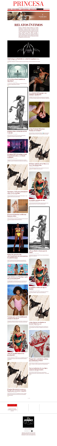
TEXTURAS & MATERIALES (24, 9)
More (8, 62)
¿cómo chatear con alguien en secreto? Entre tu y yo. (37, 323)
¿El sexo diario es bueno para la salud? (38, 251)
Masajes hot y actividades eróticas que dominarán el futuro (38, 359)
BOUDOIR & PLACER (33, 9)
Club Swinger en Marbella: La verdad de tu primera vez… (23, 59)
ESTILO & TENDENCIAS (15, 9)
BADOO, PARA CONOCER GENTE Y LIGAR (17, 132)
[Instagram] (26, 428)
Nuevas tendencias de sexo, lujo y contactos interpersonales (38, 369)
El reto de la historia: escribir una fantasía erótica (16, 215)
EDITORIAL (9, 9)
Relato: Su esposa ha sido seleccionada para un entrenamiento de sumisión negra (17, 256)
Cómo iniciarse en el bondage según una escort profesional (17, 277)
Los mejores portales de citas (37, 200)
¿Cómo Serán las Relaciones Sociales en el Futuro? (37, 129)
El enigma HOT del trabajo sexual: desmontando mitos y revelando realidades (17, 155)
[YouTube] (29, 428)
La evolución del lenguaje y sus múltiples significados (38, 93)
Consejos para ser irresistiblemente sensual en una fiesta (17, 317)
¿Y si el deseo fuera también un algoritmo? (16, 80)
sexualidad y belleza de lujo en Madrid (37, 288)
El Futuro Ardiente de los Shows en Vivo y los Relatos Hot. (39, 164)
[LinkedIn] (28, 428)
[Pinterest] (27, 428)
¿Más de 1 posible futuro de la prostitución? (15, 354)
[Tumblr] (31, 428)
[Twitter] (25, 428)
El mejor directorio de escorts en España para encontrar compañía (16, 390)
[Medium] (30, 428)
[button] (31, 431)
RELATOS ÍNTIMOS (40, 9)
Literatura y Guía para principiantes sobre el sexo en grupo (17, 192)
